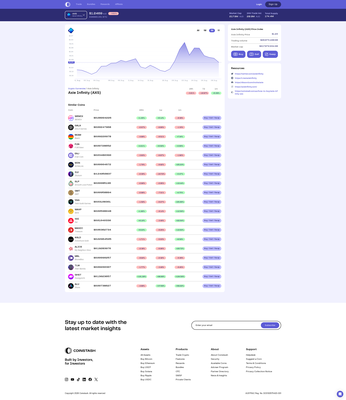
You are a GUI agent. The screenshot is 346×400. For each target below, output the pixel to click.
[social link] (66, 379)
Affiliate (119, 4)
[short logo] (67, 4)
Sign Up (273, 4)
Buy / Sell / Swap (212, 118)
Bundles (91, 4)
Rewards (105, 4)
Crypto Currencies (77, 89)
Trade (79, 4)
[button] (340, 394)
